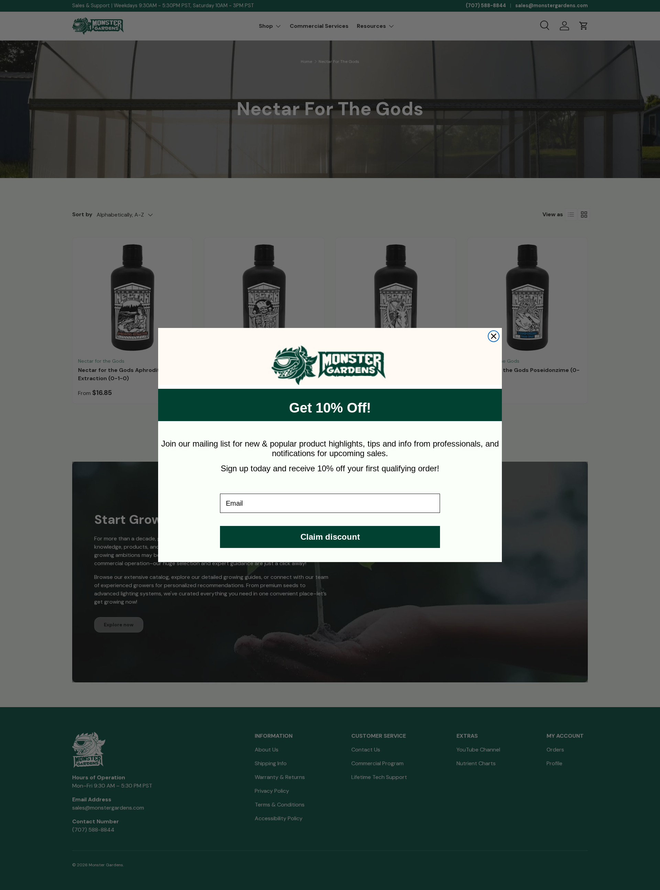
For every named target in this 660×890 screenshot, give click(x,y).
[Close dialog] (493, 336)
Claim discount (330, 536)
